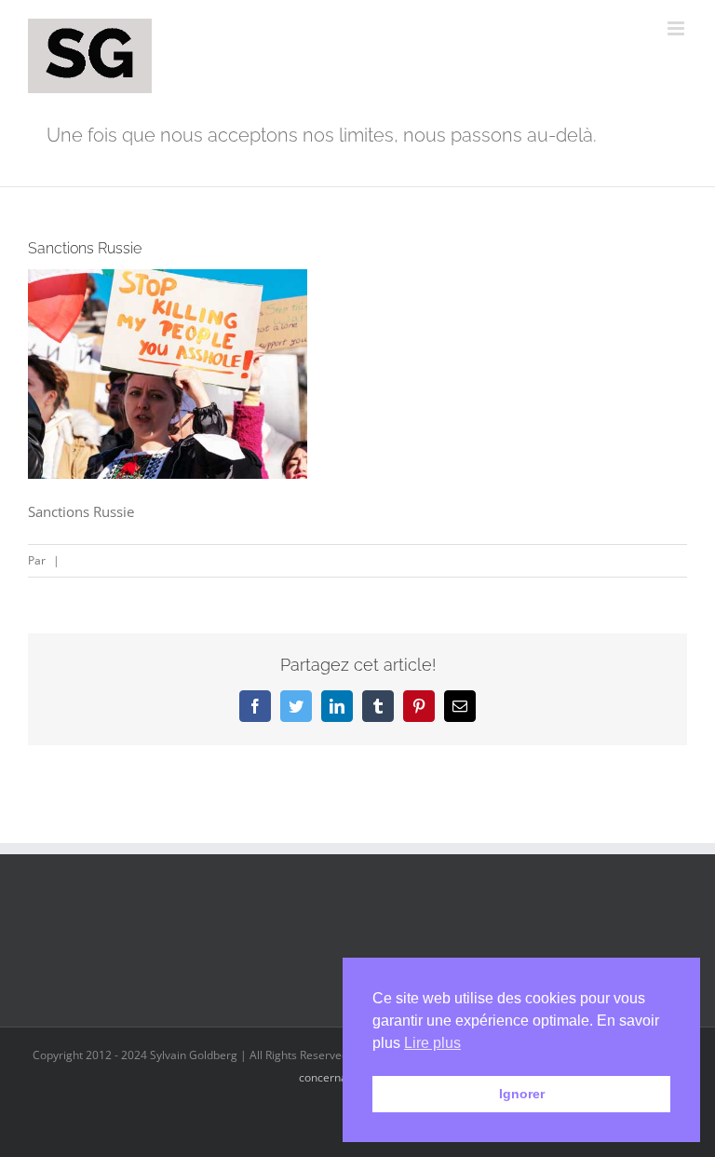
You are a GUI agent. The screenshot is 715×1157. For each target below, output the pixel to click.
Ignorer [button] (522, 1093)
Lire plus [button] (432, 1043)
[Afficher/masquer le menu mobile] (677, 28)
